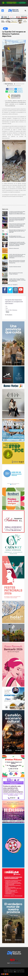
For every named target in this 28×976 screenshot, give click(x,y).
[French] (6, 974)
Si (6, 306)
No (7, 308)
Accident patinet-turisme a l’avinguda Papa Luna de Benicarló (17, 237)
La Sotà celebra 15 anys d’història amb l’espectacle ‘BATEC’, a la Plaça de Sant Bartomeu (17, 280)
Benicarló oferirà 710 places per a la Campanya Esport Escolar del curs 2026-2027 (17, 231)
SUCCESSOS (18, 85)
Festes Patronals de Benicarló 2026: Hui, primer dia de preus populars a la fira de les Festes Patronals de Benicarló (17, 219)
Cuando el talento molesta (15, 266)
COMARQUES (11, 85)
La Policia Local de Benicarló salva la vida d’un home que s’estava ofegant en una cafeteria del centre (17, 212)
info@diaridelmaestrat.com (15, 963)
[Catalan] (4, 974)
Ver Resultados (8, 314)
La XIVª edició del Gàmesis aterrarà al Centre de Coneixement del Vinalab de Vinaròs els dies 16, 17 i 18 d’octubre (17, 256)
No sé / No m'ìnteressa (11, 310)
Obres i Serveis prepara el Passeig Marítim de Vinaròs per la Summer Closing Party (17, 261)
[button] (2, 10)
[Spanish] (8, 974)
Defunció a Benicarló (14, 248)
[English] (2, 974)
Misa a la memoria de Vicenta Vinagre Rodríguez (16, 273)
